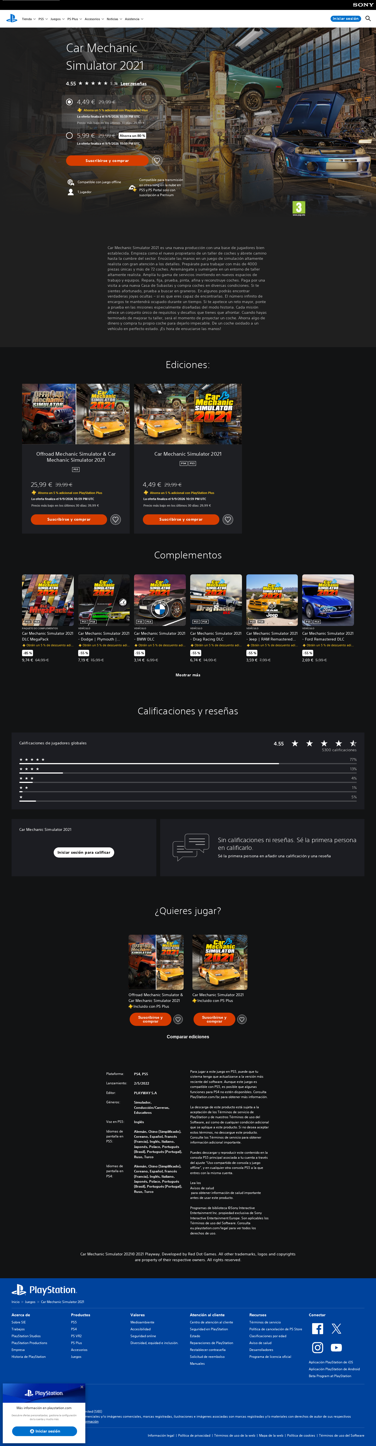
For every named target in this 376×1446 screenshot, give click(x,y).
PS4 (74, 1329)
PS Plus (72, 19)
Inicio (16, 1301)
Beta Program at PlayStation (330, 1376)
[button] (84, 852)
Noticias (112, 19)
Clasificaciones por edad (267, 1336)
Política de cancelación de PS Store (275, 1329)
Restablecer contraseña (208, 1349)
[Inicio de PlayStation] (12, 18)
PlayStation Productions (29, 1342)
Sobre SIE (19, 1322)
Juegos (56, 19)
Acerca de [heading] (21, 1314)
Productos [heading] (80, 1314)
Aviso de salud (260, 1342)
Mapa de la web (271, 1435)
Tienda (27, 19)
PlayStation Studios (26, 1336)
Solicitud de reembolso (207, 1356)
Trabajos (18, 1329)
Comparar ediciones (188, 1036)
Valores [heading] (137, 1314)
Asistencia (132, 19)
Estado (195, 1336)
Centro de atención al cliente (211, 1322)
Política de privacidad (194, 1435)
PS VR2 (76, 1336)
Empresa (18, 1349)
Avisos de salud (202, 1188)
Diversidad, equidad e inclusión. (154, 1342)
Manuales (197, 1363)
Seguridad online (143, 1336)
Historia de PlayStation (29, 1356)
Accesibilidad (140, 1329)
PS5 (41, 19)
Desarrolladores (261, 1349)
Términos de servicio (265, 1322)
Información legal (161, 1435)
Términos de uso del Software (341, 1435)
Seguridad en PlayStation (209, 1329)
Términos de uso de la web (234, 1435)
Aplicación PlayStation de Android (334, 1369)
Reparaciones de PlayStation (211, 1342)
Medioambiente (142, 1322)
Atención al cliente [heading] (207, 1314)
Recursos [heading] (257, 1314)
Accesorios (92, 19)
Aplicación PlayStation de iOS (331, 1362)
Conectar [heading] (317, 1314)
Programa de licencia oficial (270, 1356)
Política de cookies (301, 1435)
